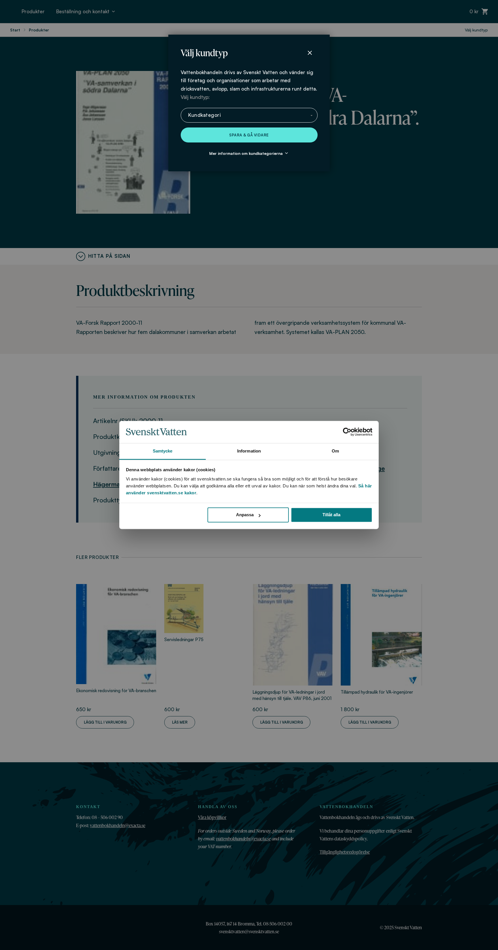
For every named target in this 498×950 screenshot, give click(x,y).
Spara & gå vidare (249, 135)
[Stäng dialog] (310, 53)
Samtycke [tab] (163, 450)
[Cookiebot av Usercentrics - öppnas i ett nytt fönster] (347, 432)
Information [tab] (249, 450)
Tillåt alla (331, 514)
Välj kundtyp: (195, 97)
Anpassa (245, 514)
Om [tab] (335, 450)
